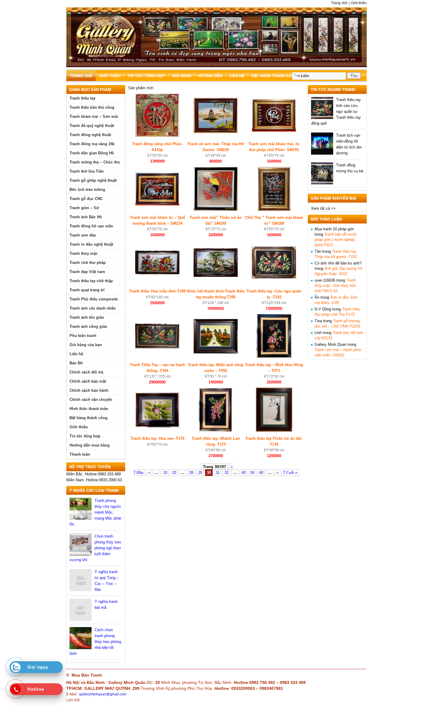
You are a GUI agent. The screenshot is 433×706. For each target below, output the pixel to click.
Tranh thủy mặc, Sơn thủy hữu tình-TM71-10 (335, 285)
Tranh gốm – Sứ (84, 208)
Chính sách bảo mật (88, 381)
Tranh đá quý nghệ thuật (92, 125)
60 (261, 472)
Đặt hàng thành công (275, 75)
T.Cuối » (290, 472)
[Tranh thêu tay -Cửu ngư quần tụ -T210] (274, 277)
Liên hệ (236, 75)
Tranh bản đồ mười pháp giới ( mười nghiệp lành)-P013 (335, 239)
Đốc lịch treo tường (87, 189)
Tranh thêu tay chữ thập (91, 281)
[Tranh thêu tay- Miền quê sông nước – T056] (216, 352)
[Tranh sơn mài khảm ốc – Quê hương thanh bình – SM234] (157, 204)
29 (200, 472)
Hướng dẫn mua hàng (90, 445)
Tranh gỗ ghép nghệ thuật (93, 180)
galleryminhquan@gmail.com (102, 694)
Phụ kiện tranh (83, 335)
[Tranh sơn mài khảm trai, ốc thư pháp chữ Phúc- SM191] (274, 130)
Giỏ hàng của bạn (86, 345)
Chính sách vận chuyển (91, 399)
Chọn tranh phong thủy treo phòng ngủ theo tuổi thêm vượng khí (95, 548)
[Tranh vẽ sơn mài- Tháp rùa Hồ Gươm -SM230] (216, 132)
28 (191, 472)
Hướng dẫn (210, 75)
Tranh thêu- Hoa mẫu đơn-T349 (157, 291)
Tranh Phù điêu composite (94, 299)
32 (226, 472)
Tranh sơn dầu (83, 235)
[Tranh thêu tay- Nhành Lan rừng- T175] (215, 430)
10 (165, 472)
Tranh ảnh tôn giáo (87, 317)
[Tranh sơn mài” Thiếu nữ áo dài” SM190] (216, 209)
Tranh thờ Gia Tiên (87, 171)
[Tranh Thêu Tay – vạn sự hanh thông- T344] (157, 347)
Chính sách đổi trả (86, 372)
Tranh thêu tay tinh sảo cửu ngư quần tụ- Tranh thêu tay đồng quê (336, 111)
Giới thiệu (359, 3)
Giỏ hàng (181, 75)
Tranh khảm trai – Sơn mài (94, 116)
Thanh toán (80, 454)
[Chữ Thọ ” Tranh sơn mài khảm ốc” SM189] (274, 209)
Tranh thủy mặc (84, 253)
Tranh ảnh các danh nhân (93, 308)
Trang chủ (339, 3)
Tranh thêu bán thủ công (92, 107)
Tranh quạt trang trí (87, 290)
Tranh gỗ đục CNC (86, 198)
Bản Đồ (76, 363)
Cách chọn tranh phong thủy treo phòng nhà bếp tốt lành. (95, 642)
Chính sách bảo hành (89, 390)
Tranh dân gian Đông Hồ (92, 153)
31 (218, 472)
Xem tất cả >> (323, 208)
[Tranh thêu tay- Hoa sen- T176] (157, 426)
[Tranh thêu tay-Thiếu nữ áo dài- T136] (274, 430)
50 (252, 472)
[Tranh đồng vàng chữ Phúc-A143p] (157, 135)
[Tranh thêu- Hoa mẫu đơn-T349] (157, 273)
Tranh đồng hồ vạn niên (91, 226)
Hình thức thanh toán (89, 408)
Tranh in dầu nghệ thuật (91, 244)
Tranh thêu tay (82, 98)
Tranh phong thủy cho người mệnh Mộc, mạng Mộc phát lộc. (95, 512)
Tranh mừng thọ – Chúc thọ (95, 162)
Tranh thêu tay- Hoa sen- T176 (157, 438)
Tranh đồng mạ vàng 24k (92, 144)
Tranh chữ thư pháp (88, 262)
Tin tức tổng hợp (146, 75)
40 (244, 472)
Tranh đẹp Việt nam (87, 271)
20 (174, 472)
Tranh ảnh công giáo (88, 326)
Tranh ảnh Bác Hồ (86, 217)
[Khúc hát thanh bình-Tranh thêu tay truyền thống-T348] (216, 275)
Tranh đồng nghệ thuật (90, 135)
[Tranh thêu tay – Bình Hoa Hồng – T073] (274, 357)
